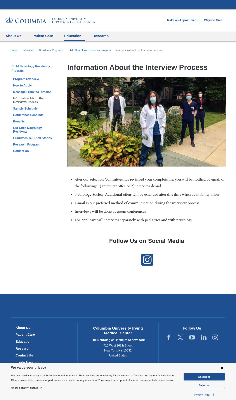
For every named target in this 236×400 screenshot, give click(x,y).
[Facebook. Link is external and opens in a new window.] (169, 338)
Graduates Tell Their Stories (32, 138)
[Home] (51, 20)
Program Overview (26, 79)
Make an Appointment (182, 20)
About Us (22, 328)
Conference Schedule (28, 115)
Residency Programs (51, 50)
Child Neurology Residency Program (89, 50)
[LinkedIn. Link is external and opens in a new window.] (204, 338)
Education (28, 50)
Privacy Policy (202, 394)
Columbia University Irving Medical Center (118, 4)
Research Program (26, 144)
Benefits (19, 121)
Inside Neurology (30, 362)
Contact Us (21, 151)
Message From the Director (32, 91)
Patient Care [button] (42, 36)
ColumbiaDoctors (171, 305)
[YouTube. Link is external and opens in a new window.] (192, 338)
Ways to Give (213, 20)
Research (22, 348)
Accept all (204, 376)
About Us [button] (13, 36)
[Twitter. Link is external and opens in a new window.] (180, 338)
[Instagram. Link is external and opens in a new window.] (215, 338)
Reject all (204, 385)
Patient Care (25, 334)
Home (14, 50)
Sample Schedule (25, 108)
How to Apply (22, 85)
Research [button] (101, 36)
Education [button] (72, 36)
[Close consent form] (222, 368)
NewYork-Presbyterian (118, 306)
